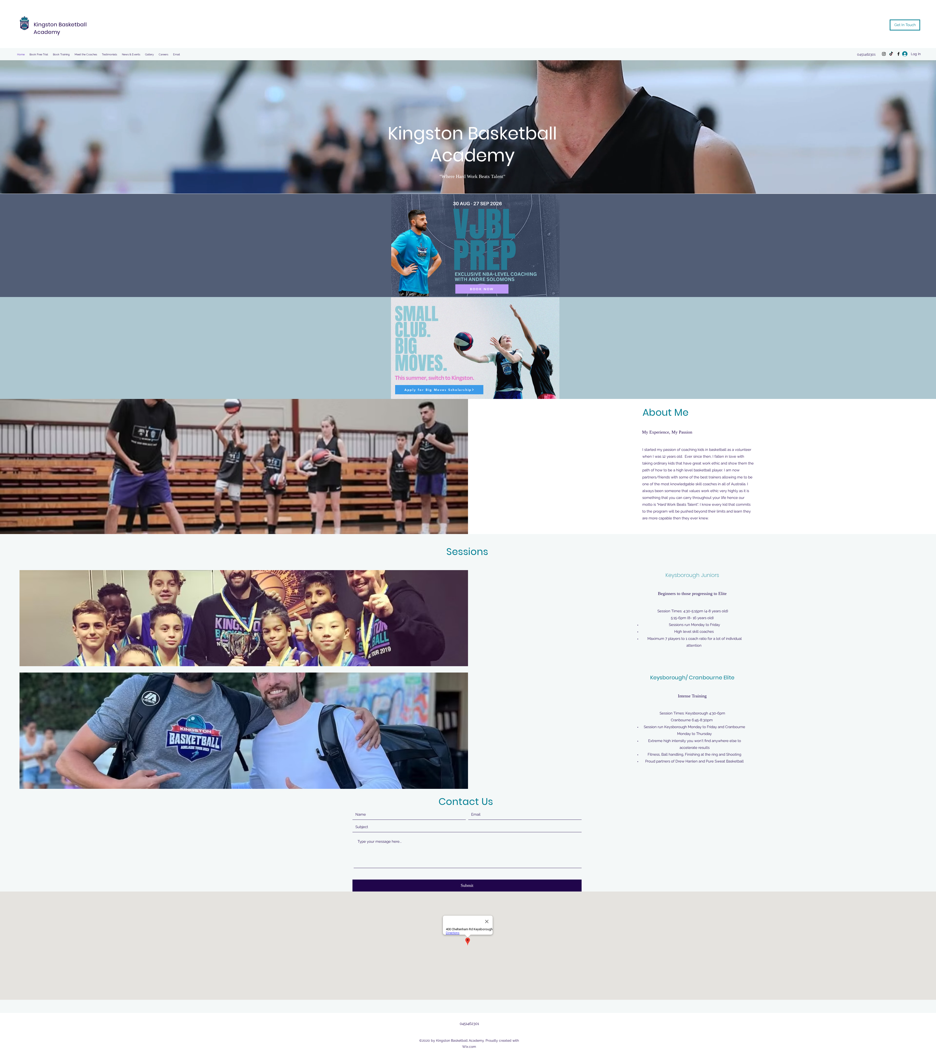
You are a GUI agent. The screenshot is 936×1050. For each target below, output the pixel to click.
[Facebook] (898, 53)
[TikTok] (891, 53)
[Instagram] (883, 53)
